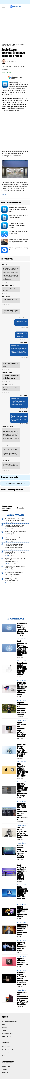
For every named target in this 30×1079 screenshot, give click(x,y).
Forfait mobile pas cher (8, 1049)
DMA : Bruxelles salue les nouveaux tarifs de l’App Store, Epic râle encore (22, 770)
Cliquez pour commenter (15, 483)
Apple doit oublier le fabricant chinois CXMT (22, 961)
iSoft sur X (5, 1072)
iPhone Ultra (8, 2)
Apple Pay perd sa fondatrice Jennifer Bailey (21, 946)
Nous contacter (6, 1046)
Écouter (5, 69)
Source (4, 194)
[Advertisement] (15, 25)
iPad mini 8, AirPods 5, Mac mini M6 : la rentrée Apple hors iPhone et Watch (22, 688)
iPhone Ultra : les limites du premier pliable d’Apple (15, 567)
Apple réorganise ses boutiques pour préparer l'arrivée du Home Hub (21, 729)
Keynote (3, 2)
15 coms (22, 66)
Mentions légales (6, 1036)
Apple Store (6, 73)
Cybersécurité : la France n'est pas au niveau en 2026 (15, 552)
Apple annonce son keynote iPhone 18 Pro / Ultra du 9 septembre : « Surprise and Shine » (22, 648)
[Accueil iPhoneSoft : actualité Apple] (2, 44)
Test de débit (5, 1052)
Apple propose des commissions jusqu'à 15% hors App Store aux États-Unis (22, 893)
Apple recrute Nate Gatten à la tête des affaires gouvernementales (22, 929)
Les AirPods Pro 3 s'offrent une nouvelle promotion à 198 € (13, 573)
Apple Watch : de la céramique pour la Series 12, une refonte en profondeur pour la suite (15, 560)
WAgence (4, 1069)
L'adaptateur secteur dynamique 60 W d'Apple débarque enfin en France (22, 669)
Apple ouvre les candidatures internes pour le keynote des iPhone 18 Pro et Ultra (22, 998)
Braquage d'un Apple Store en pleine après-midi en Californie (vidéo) (18, 209)
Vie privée (4, 1030)
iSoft (3, 1024)
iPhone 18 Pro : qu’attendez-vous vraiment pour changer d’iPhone (14, 525)
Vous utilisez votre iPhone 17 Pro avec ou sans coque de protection (14, 519)
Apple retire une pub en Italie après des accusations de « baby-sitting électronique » (22, 811)
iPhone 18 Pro (15, 2)
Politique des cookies (7, 1033)
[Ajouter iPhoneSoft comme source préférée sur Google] (15, 77)
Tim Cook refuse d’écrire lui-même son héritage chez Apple (22, 832)
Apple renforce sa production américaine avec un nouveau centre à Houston (21, 872)
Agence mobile (6, 1066)
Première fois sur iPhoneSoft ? (10, 1021)
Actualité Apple (7, 44)
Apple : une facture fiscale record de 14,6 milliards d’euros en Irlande (22, 750)
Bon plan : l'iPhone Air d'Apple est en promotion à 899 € (15, 532)
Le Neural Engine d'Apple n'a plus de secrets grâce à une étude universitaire (22, 978)
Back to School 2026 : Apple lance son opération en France (22, 912)
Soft (17, 6)
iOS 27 (21, 2)
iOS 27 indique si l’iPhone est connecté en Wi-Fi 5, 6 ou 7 (13, 579)
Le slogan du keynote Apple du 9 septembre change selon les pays (22, 628)
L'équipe (4, 1027)
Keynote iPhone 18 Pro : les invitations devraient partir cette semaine (22, 708)
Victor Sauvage (11, 61)
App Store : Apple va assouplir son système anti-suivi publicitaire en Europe (22, 790)
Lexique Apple (6, 1055)
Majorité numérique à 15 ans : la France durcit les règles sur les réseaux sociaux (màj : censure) (14, 545)
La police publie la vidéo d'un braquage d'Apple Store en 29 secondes (17, 225)
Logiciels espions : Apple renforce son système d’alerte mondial (22, 851)
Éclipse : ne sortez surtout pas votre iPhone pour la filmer (15, 538)
